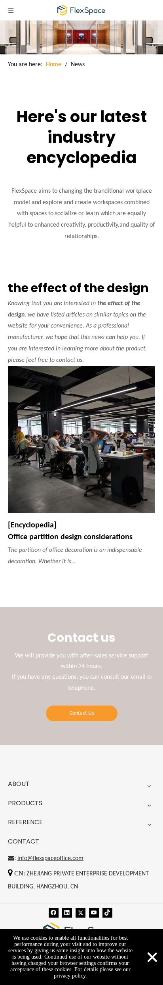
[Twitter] (80, 912)
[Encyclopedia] (32, 525)
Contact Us (82, 713)
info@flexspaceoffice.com (50, 858)
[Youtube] (94, 912)
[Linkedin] (67, 912)
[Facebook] (54, 912)
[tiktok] (107, 912)
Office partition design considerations (70, 537)
